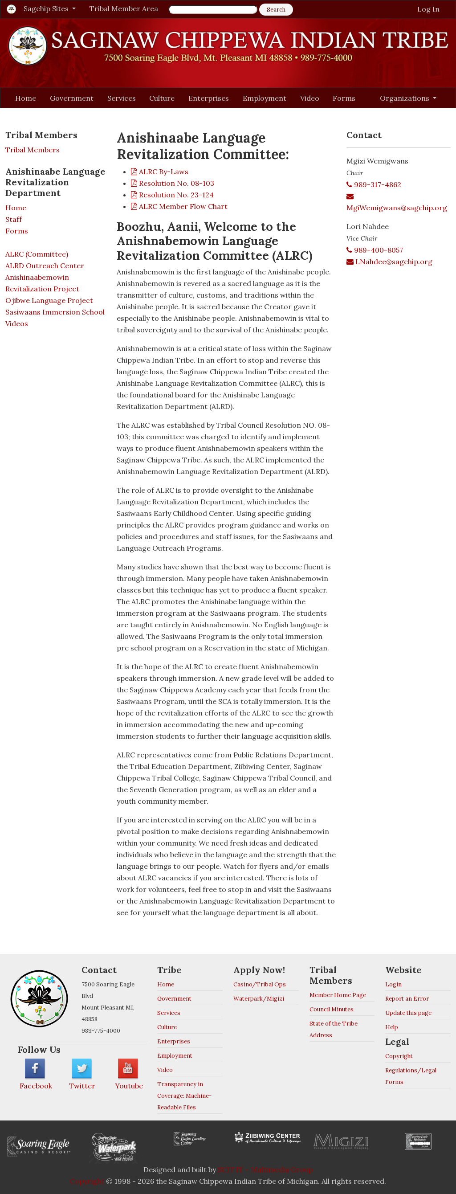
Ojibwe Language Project (49, 300)
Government (72, 98)
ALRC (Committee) (36, 253)
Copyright (399, 1056)
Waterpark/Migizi (258, 998)
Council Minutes (331, 1009)
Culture (162, 98)
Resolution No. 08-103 (175, 183)
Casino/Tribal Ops (259, 984)
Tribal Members (32, 149)
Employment (264, 98)
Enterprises (208, 98)
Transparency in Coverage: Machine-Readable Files (184, 1095)
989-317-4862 (376, 184)
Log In (428, 8)
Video (309, 98)
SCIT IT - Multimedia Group (265, 1169)
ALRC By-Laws (162, 171)
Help (391, 1027)
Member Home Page (337, 995)
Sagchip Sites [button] (47, 8)
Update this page (408, 1013)
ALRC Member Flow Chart (182, 206)
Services (121, 98)
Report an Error (407, 998)
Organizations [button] (405, 98)
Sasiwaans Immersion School (55, 311)
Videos (16, 323)
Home (25, 98)
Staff (13, 219)
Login (393, 984)
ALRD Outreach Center (44, 265)
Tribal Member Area (124, 8)
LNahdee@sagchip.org (393, 261)
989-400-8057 (377, 249)
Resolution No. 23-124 (175, 194)
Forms (344, 98)
